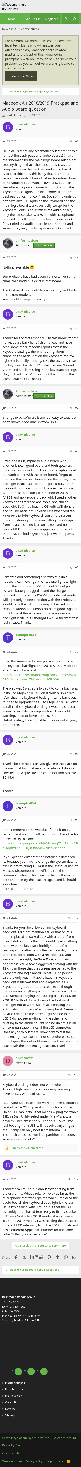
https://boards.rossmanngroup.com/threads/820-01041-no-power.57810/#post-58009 (40, 676)
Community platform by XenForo (39, 1438)
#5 (76, 451)
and (26, 1148)
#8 (76, 754)
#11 (76, 1075)
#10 (76, 918)
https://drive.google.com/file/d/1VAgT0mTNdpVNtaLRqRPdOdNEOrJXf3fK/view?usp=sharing (40, 845)
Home (11, 19)
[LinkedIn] (33, 1257)
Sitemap (10, 1415)
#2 (76, 257)
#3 (76, 328)
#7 (76, 651)
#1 (76, 141)
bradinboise (14, 115)
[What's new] (66, 18)
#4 (76, 408)
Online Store (12, 1402)
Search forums (29, 29)
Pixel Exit (21, 1445)
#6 (76, 567)
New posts (9, 29)
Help (49, 1461)
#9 (76, 820)
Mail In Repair (13, 1396)
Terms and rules (12, 1461)
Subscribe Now (21, 76)
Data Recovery (14, 1389)
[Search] (74, 18)
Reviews (10, 1409)
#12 (76, 1179)
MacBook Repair (15, 1383)
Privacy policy (34, 1461)
